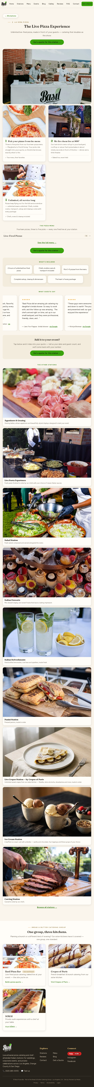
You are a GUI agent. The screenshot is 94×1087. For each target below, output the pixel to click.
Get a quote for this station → (47, 42)
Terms (42, 1083)
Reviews (60, 4)
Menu (29, 4)
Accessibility (51, 1083)
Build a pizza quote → (14, 982)
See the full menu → (47, 242)
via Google (41, 326)
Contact (76, 4)
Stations (20, 4)
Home (11, 4)
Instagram (71, 1058)
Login (58, 1083)
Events (36, 4)
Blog (44, 4)
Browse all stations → (47, 907)
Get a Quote (87, 4)
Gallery (51, 4)
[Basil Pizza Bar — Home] (4, 4)
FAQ (68, 4)
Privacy (36, 1083)
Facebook (71, 1061)
